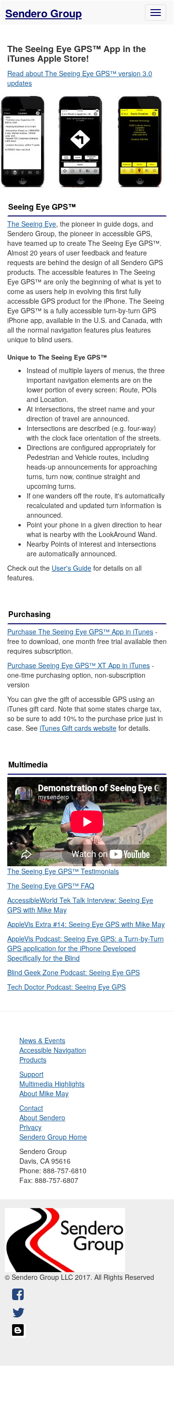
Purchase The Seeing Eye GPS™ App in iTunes (80, 631)
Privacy (30, 1127)
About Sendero (42, 1117)
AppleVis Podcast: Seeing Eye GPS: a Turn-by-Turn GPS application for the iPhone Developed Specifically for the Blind (85, 948)
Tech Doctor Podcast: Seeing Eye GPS (66, 987)
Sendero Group (43, 13)
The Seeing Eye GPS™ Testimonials (63, 871)
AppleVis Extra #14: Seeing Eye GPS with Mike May (86, 924)
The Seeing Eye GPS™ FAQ (50, 885)
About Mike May (44, 1093)
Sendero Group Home (53, 1136)
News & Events (42, 1040)
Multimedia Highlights (52, 1083)
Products (32, 1059)
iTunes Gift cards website (78, 728)
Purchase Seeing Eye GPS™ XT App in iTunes (78, 665)
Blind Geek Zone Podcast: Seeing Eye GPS (73, 972)
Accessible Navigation (52, 1050)
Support (31, 1074)
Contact (31, 1108)
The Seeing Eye (31, 223)
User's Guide (71, 568)
